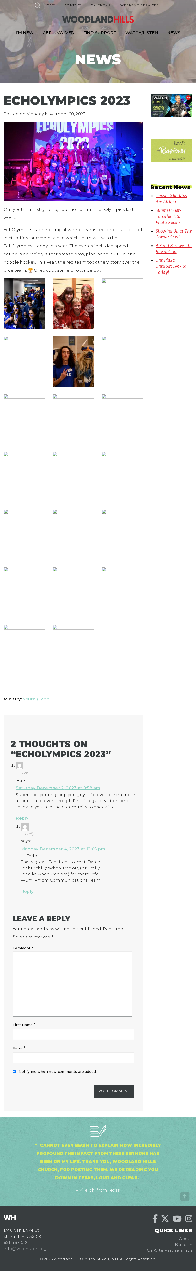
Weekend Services (139, 5)
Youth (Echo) (37, 699)
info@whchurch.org (25, 1248)
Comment (23, 948)
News (173, 32)
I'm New (24, 32)
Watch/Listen (141, 32)
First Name (23, 1025)
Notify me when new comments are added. (58, 1072)
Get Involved (58, 32)
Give (50, 5)
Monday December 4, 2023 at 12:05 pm (63, 849)
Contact (72, 5)
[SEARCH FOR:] (37, 5)
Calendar (100, 5)
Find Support (99, 32)
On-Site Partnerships (169, 1250)
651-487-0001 (17, 1242)
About (185, 1238)
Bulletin (183, 1244)
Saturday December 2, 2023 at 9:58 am (58, 787)
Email (18, 1048)
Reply (22, 818)
